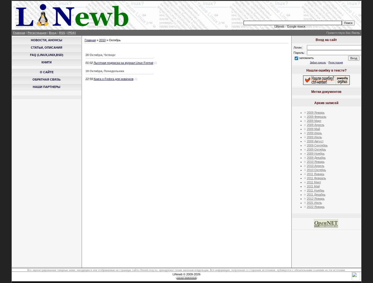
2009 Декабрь (316, 157)
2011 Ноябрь (315, 190)
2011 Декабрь (316, 194)
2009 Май (313, 129)
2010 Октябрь (316, 170)
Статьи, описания (46, 47)
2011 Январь (315, 174)
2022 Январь (316, 206)
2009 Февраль (316, 116)
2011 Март (314, 182)
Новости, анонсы (46, 40)
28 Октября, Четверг (100, 55)
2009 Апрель (315, 124)
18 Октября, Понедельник (104, 71)
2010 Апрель (315, 165)
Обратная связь (46, 79)
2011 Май (313, 186)
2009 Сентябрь (317, 145)
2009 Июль (314, 137)
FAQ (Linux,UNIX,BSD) (46, 55)
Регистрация (37, 32)
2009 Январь (316, 112)
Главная (19, 32)
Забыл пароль (318, 62)
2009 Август (315, 141)
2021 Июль (314, 202)
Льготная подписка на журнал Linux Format (123, 62)
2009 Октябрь (316, 149)
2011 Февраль (316, 178)
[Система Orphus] (326, 84)
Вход (53, 32)
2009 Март (314, 120)
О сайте (47, 72)
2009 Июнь (314, 133)
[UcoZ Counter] (356, 279)
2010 (102, 40)
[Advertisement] (294, 11)
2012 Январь (316, 198)
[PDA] (71, 32)
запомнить (306, 58)
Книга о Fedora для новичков (114, 79)
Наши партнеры (46, 87)
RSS (62, 32)
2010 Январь (316, 161)
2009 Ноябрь (316, 153)
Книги (47, 62)
